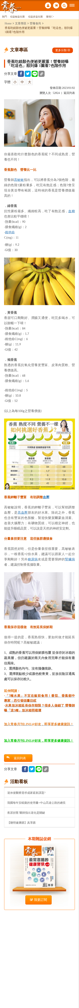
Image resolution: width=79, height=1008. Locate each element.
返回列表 (69, 93)
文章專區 (20, 23)
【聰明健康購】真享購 (21, 822)
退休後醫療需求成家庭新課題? (26, 792)
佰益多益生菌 (35, 16)
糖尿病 (33, 559)
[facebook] (21, 74)
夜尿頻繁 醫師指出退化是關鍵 (26, 812)
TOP (73, 991)
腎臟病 (70, 559)
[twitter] (28, 74)
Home (8, 23)
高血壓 (23, 512)
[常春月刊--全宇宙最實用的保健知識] (11, 7)
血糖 (71, 211)
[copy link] (41, 74)
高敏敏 (19, 179)
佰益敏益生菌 (17, 16)
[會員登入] (48, 6)
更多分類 (61, 50)
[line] (35, 74)
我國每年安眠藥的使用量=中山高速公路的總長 (36, 802)
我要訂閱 (40, 899)
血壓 (46, 497)
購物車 (56, 6)
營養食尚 (35, 23)
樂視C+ (50, 16)
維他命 (10, 232)
